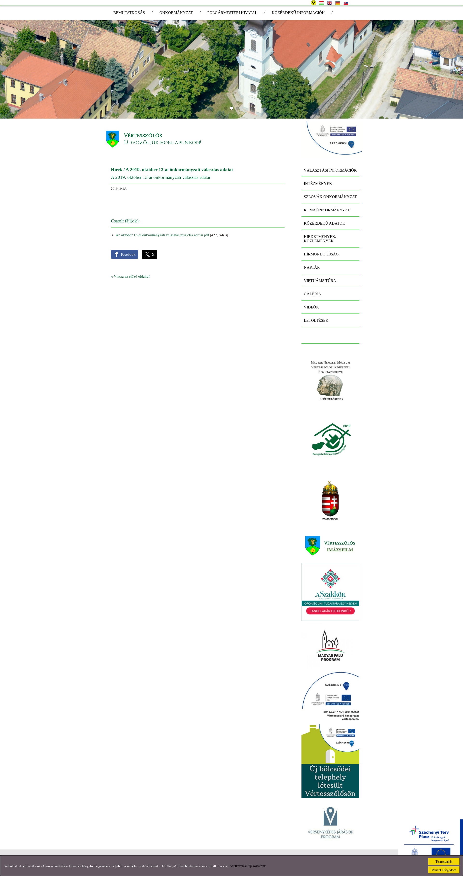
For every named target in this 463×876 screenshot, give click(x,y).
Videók (311, 307)
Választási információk (330, 170)
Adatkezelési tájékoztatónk (248, 865)
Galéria (312, 294)
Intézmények (318, 183)
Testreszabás (444, 861)
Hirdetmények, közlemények (320, 238)
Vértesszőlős (143, 135)
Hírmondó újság (321, 254)
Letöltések (316, 320)
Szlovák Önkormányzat (330, 197)
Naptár (312, 267)
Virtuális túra (320, 281)
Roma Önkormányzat (327, 210)
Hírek (116, 169)
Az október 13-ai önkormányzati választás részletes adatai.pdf (162, 234)
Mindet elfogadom (443, 870)
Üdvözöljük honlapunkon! (162, 142)
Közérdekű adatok (324, 223)
